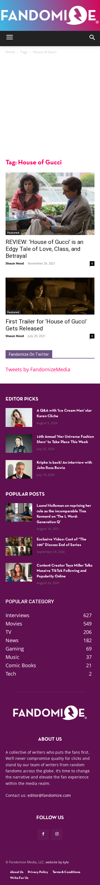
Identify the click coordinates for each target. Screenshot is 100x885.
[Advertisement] (50, 108)
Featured (13, 232)
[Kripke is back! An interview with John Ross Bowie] (19, 469)
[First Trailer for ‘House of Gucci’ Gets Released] (50, 296)
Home (10, 52)
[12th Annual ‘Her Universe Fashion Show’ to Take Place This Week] (19, 443)
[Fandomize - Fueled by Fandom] (50, 15)
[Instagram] (56, 834)
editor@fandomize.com (49, 795)
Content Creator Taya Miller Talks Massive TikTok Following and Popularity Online (64, 571)
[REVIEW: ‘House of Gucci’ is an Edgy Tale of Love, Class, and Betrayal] (50, 203)
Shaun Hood (15, 263)
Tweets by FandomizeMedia (38, 369)
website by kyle (57, 862)
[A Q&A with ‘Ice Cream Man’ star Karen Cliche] (19, 417)
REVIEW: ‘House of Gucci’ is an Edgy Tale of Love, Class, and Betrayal (44, 249)
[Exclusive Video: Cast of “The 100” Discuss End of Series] (19, 546)
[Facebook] (43, 834)
